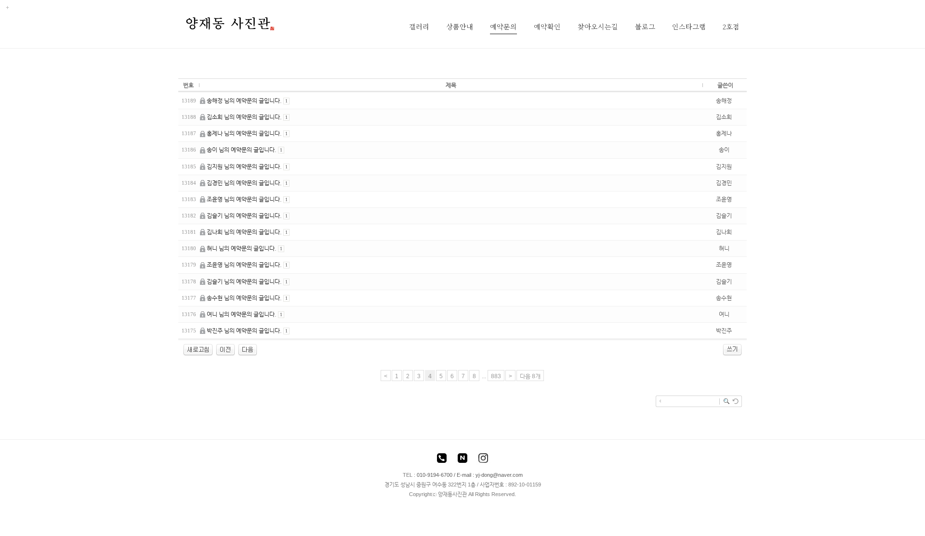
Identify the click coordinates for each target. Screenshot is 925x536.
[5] (247, 349)
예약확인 (547, 26)
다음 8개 (530, 376)
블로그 (645, 26)
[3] (225, 349)
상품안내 (459, 26)
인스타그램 (689, 26)
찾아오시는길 (598, 26)
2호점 (731, 26)
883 (496, 376)
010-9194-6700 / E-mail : (446, 475)
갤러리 (419, 26)
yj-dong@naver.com (499, 475)
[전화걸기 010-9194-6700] (442, 459)
